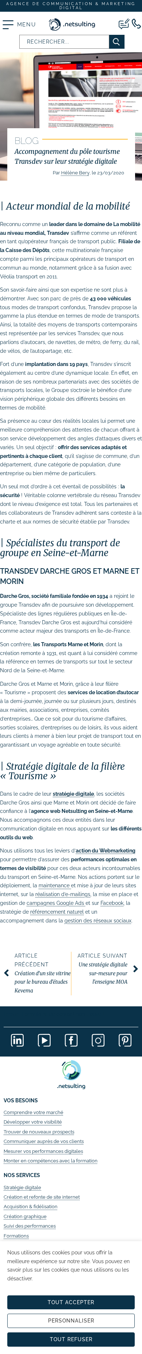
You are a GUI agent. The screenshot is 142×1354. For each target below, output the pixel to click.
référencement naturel (57, 912)
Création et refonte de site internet (42, 1197)
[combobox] (64, 42)
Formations (16, 1236)
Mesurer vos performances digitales (43, 1151)
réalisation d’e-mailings (62, 894)
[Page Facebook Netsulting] (71, 1040)
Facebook (111, 903)
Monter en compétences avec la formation (51, 1161)
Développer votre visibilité (33, 1122)
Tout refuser (71, 1339)
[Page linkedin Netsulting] (17, 1040)
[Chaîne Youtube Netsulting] (44, 1040)
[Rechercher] (117, 42)
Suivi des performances (30, 1226)
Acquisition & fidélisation (31, 1206)
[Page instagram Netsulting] (98, 1040)
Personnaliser (71, 1321)
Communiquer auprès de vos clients (44, 1141)
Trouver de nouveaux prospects (39, 1132)
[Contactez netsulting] (124, 23)
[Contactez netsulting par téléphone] (136, 24)
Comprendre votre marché (33, 1112)
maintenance (55, 885)
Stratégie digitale (22, 1187)
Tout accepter (71, 1302)
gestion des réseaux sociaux (97, 921)
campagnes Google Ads (56, 903)
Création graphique (25, 1216)
